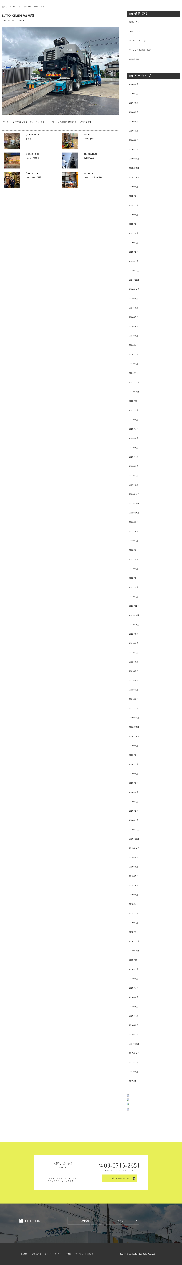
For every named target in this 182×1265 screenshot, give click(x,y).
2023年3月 (133, 466)
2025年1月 (133, 261)
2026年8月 (133, 84)
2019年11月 (134, 839)
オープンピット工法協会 (84, 1254)
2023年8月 (133, 420)
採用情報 (85, 1221)
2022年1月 (133, 597)
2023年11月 (134, 392)
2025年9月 (133, 187)
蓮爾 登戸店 (134, 59)
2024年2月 (133, 364)
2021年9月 (133, 634)
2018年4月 (133, 1016)
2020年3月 (133, 802)
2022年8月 (133, 531)
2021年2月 (133, 699)
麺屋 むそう (134, 22)
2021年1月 (133, 708)
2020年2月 (133, 811)
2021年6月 (133, 662)
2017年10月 (134, 1053)
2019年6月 (133, 885)
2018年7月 (133, 988)
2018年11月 (134, 951)
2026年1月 (133, 149)
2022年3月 (133, 578)
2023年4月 (133, 457)
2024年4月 (133, 345)
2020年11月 (134, 727)
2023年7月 (133, 429)
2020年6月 (133, 774)
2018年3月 (133, 1025)
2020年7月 (133, 764)
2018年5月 (133, 1006)
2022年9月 (133, 522)
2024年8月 (133, 308)
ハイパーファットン (137, 41)
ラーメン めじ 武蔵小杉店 (140, 50)
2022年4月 (133, 569)
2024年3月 (133, 354)
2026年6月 (133, 103)
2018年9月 (133, 969)
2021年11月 (134, 615)
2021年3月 (133, 690)
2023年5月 (133, 448)
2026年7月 (133, 93)
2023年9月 (133, 410)
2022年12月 (134, 494)
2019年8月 (133, 867)
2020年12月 (134, 718)
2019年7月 (133, 876)
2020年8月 (133, 755)
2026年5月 (133, 112)
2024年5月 (133, 336)
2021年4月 (133, 680)
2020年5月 (133, 783)
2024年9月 (133, 298)
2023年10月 (134, 401)
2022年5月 (133, 559)
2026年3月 (133, 131)
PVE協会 (68, 1254)
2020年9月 (133, 746)
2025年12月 (134, 159)
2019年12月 (134, 829)
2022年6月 (133, 550)
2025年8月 (133, 196)
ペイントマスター (33, 158)
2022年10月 (134, 513)
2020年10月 (134, 736)
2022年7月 (133, 541)
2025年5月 (133, 224)
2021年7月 (133, 652)
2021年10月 (134, 625)
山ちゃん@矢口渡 (33, 177)
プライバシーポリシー (53, 1254)
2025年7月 (133, 205)
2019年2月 (133, 923)
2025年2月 (133, 252)
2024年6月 (133, 326)
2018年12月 (134, 941)
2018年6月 (133, 997)
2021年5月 (133, 671)
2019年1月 (133, 932)
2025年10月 (134, 177)
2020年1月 (133, 820)
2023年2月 (133, 475)
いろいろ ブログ (19, 6)
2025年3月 (133, 243)
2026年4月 (133, 121)
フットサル (89, 139)
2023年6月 (133, 438)
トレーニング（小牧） (93, 177)
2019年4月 (133, 904)
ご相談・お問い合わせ (119, 1178)
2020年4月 (133, 792)
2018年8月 (133, 979)
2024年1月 (133, 373)
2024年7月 (133, 317)
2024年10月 (134, 289)
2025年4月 (133, 233)
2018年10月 (134, 960)
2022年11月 (134, 503)
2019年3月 (133, 913)
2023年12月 (134, 382)
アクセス (122, 1221)
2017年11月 (134, 1044)
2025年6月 (133, 215)
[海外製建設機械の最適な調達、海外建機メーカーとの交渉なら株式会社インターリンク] (30, 1221)
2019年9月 (133, 857)
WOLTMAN (89, 158)
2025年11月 (134, 168)
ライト (28, 139)
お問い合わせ (36, 1254)
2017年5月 (133, 1081)
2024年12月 (134, 271)
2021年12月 (134, 606)
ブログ (8, 6)
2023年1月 (133, 485)
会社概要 (24, 1254)
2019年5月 (133, 895)
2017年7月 (133, 1062)
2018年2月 (133, 1034)
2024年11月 (134, 280)
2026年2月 (133, 140)
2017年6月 (133, 1072)
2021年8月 (133, 643)
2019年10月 (134, 848)
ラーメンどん (134, 31)
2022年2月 (133, 587)
